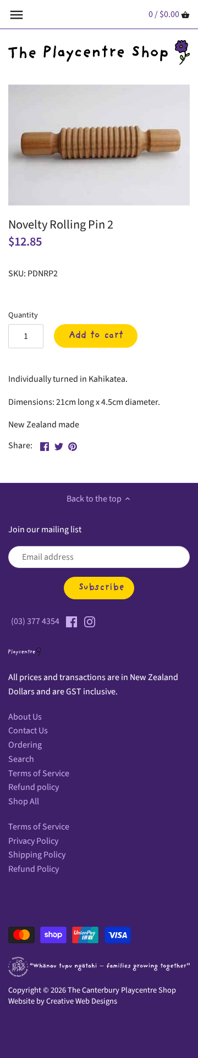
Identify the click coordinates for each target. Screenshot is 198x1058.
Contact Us (28, 731)
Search (21, 759)
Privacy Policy (33, 841)
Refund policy (33, 787)
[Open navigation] (16, 15)
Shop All (23, 801)
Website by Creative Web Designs (62, 1001)
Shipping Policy (36, 855)
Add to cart (96, 335)
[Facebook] (71, 621)
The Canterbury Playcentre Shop (122, 990)
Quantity (23, 315)
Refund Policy (33, 869)
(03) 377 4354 (35, 621)
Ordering (25, 745)
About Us (25, 717)
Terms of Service (38, 773)
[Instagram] (89, 621)
